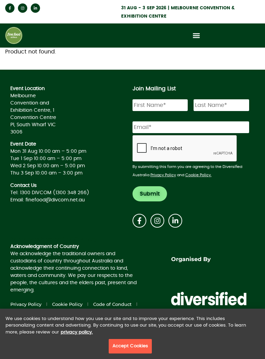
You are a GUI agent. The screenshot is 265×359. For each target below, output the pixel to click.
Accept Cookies (130, 346)
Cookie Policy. (198, 175)
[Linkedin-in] (35, 8)
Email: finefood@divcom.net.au (47, 200)
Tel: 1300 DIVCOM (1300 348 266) (49, 192)
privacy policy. (77, 332)
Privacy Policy (163, 175)
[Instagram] (22, 8)
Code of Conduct (112, 304)
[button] (196, 35)
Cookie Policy (67, 304)
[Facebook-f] (9, 8)
